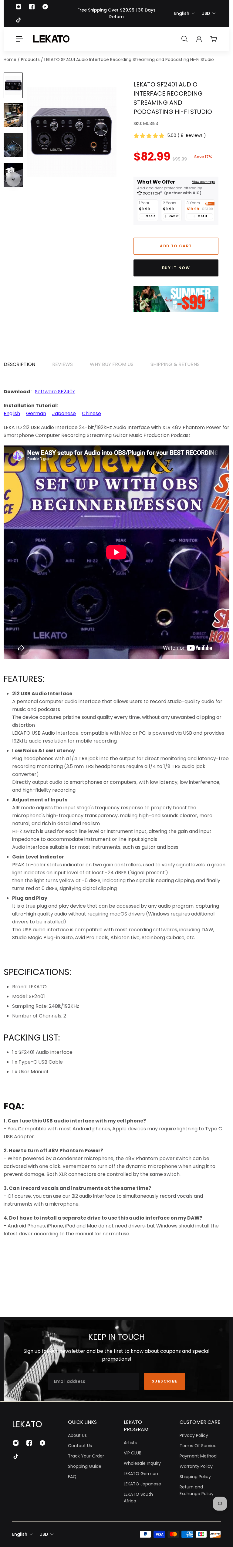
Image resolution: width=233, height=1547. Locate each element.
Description (19, 364)
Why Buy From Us (111, 364)
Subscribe (164, 1381)
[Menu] (19, 39)
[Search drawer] (184, 39)
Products (31, 59)
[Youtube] (45, 6)
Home (11, 59)
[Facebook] (32, 6)
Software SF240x (55, 391)
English (181, 13)
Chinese (91, 413)
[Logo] (51, 39)
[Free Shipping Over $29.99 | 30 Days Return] (116, 13)
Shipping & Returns (175, 364)
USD (205, 13)
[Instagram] (18, 6)
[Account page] (199, 39)
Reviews (62, 364)
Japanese (64, 413)
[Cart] (213, 39)
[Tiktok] (18, 20)
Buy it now (176, 267)
